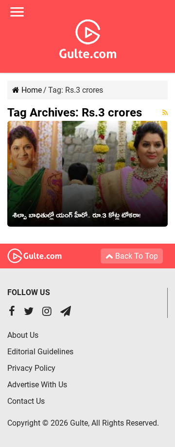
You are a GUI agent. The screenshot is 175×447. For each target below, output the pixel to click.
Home (30, 90)
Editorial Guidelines (40, 351)
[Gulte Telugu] (87, 37)
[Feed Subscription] (165, 112)
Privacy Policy (31, 368)
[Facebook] (12, 312)
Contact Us (26, 401)
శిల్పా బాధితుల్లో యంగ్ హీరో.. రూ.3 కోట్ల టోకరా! (76, 217)
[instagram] (47, 312)
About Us (22, 335)
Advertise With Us (37, 384)
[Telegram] (65, 312)
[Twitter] (28, 312)
